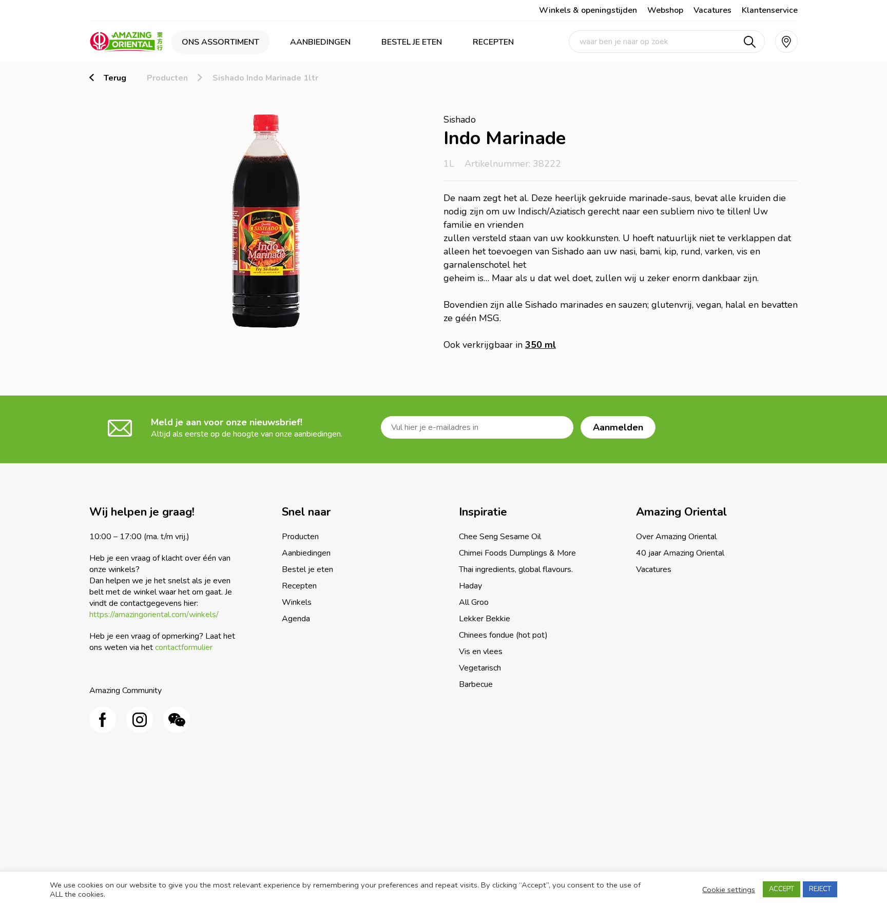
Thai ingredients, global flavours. (516, 569)
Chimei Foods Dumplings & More (517, 553)
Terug (115, 78)
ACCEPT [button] (781, 889)
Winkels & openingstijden (588, 10)
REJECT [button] (820, 889)
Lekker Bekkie (484, 618)
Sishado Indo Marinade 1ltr (265, 78)
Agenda (296, 618)
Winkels (297, 602)
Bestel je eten (411, 42)
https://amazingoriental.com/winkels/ (154, 614)
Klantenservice (770, 10)
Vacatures (712, 10)
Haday (470, 585)
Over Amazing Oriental (676, 536)
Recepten (493, 42)
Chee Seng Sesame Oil (500, 536)
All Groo (474, 602)
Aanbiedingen (320, 42)
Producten (167, 78)
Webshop (665, 10)
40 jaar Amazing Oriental (680, 553)
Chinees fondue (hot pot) (503, 635)
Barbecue (476, 684)
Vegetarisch (480, 668)
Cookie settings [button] (728, 889)
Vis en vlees (481, 651)
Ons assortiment (220, 42)
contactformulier (184, 647)
